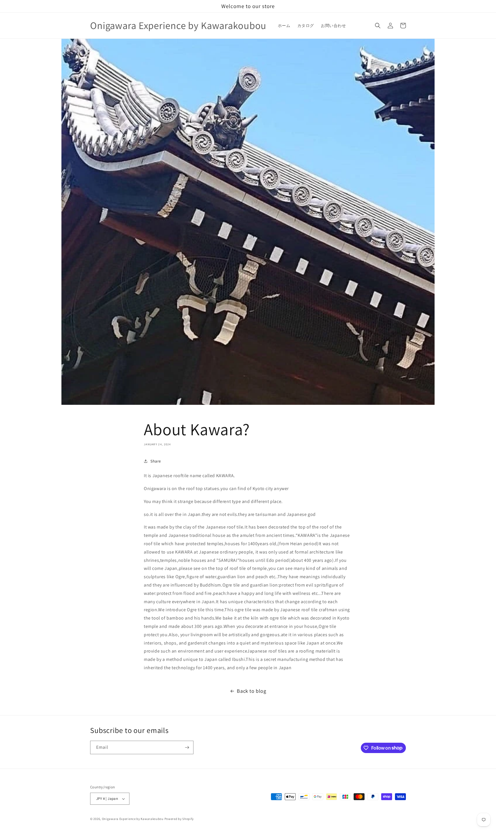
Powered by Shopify (179, 819)
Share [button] (155, 461)
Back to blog (251, 691)
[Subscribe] (187, 747)
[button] (377, 25)
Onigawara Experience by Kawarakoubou (133, 819)
